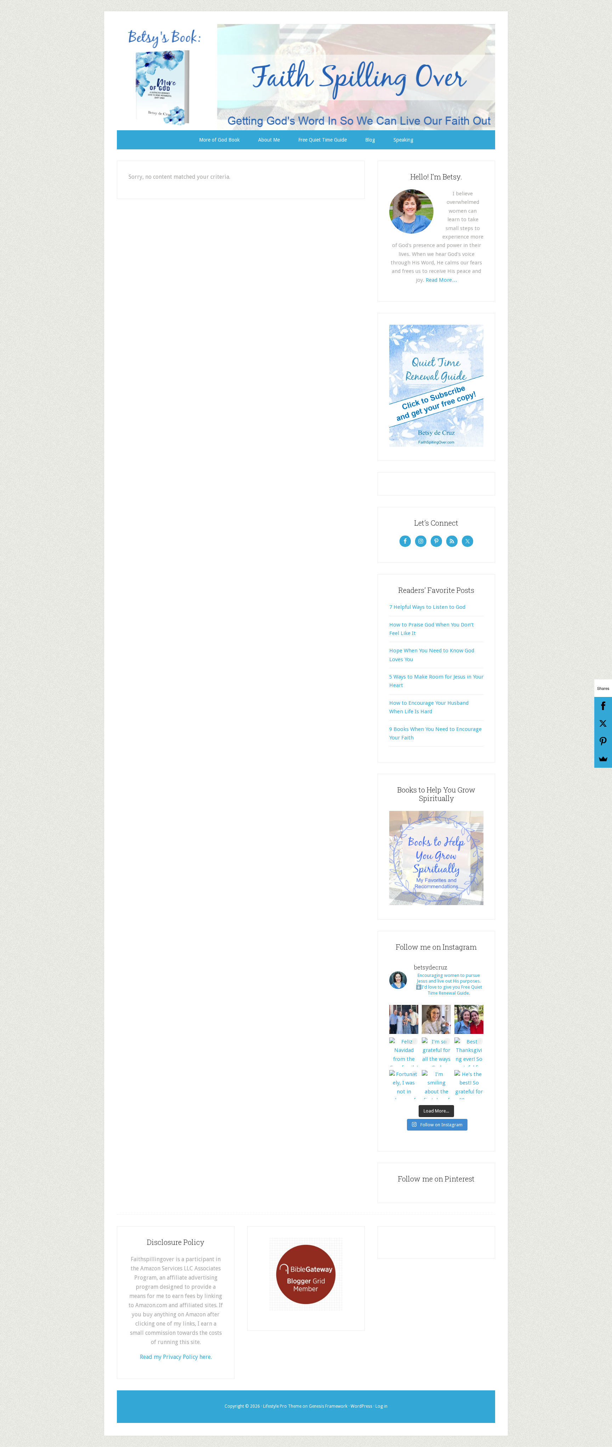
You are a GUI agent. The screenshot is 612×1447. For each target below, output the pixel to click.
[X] (603, 723)
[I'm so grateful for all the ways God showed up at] (436, 1051)
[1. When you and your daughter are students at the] (468, 1019)
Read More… (441, 280)
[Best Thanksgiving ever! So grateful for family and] (468, 1051)
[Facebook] (603, 706)
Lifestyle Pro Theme (282, 1406)
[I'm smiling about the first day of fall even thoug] (436, 1084)
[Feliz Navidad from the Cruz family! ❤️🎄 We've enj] (403, 1051)
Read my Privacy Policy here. (176, 1357)
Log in (381, 1406)
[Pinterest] (603, 741)
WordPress (361, 1406)
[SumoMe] (603, 759)
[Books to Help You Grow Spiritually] (436, 903)
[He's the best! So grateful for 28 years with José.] (468, 1084)
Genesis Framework (328, 1406)
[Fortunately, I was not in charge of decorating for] (403, 1084)
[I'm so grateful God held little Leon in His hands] (436, 1019)
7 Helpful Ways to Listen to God (427, 607)
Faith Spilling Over (306, 77)
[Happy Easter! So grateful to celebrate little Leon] (403, 1019)
